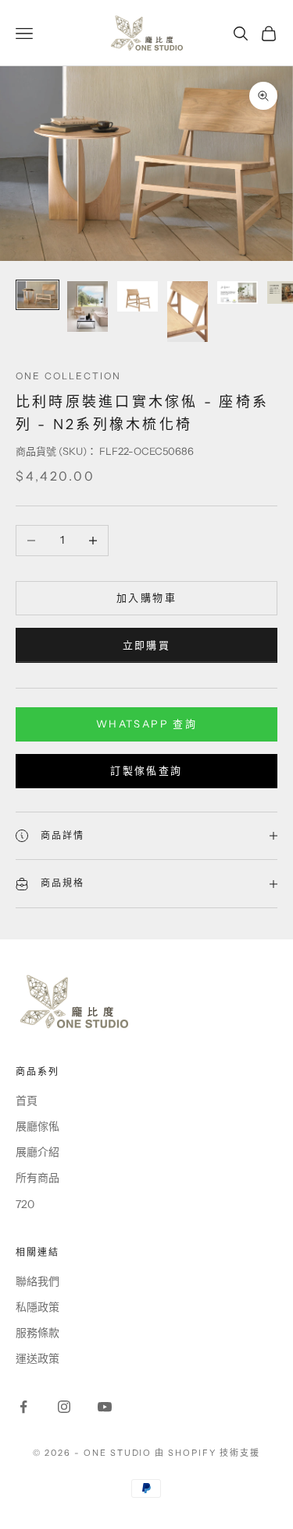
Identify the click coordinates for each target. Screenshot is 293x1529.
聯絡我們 (37, 1281)
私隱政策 (37, 1307)
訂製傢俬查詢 (146, 770)
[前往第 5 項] (237, 292)
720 (25, 1204)
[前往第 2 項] (87, 306)
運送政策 (37, 1358)
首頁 (27, 1101)
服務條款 (37, 1333)
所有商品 (37, 1178)
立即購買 (146, 645)
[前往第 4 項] (187, 311)
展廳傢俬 (37, 1126)
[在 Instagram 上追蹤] (64, 1407)
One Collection (68, 376)
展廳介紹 (37, 1152)
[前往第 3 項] (137, 296)
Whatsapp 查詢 (146, 723)
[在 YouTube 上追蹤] (105, 1407)
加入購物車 (146, 597)
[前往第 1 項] (37, 295)
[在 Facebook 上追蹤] (23, 1407)
